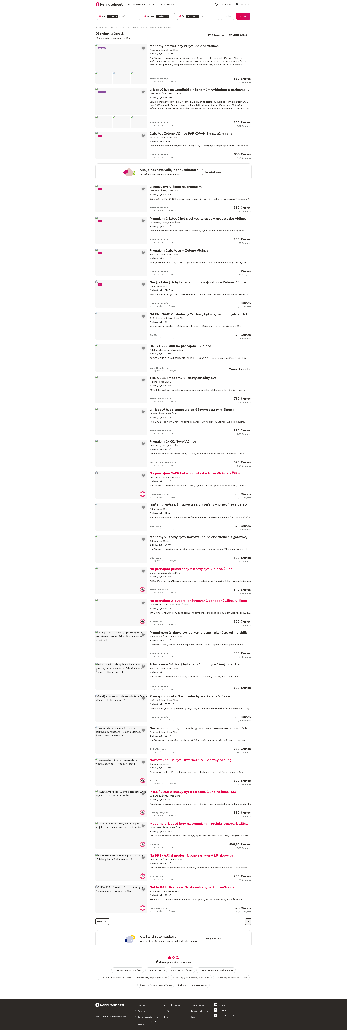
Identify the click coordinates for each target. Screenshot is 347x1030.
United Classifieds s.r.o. (117, 1017)
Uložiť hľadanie (241, 34)
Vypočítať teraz (213, 172)
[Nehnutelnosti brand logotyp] (109, 4)
